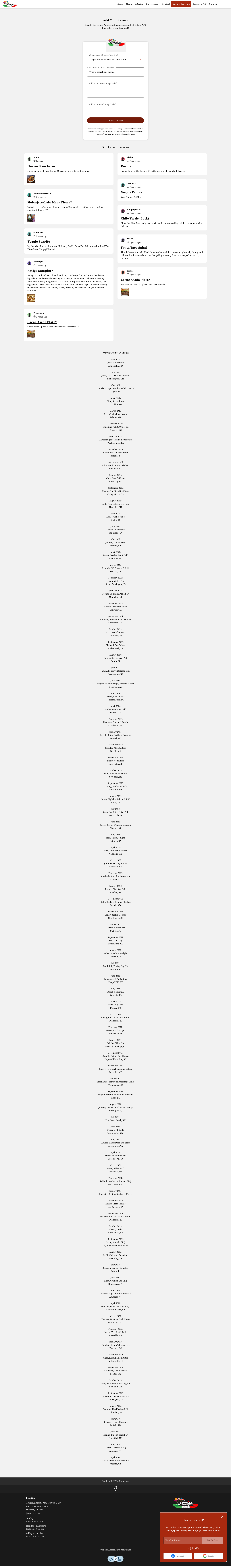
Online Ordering (181, 4)
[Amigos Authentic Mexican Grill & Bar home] (14, 4)
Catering (139, 4)
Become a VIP (200, 4)
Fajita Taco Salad (134, 248)
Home (120, 4)
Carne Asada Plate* (42, 322)
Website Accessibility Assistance (115, 1549)
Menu (129, 4)
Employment (152, 4)
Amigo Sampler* (40, 271)
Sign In (213, 4)
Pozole (126, 166)
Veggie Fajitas (131, 192)
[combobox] (115, 72)
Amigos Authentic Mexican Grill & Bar (185, 1503)
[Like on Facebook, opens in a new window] (115, 1489)
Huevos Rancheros (41, 166)
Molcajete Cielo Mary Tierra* (49, 202)
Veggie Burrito (38, 242)
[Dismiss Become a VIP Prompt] (222, 1517)
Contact (166, 4)
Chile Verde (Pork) (135, 219)
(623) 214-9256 (33, 1513)
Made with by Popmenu (65, 1481)
